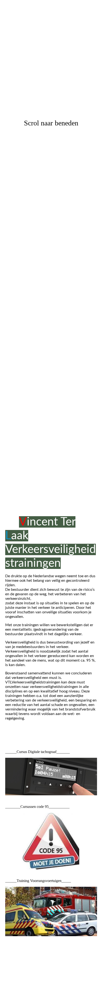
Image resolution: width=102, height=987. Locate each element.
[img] (51, 247)
